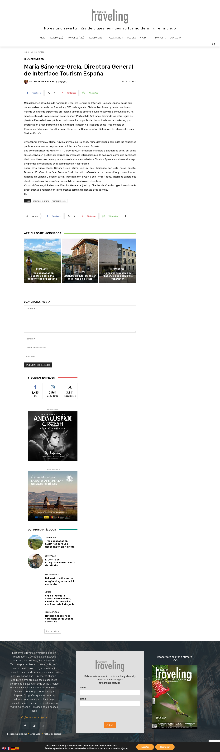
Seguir (52, 385)
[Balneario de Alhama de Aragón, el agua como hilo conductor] (117, 261)
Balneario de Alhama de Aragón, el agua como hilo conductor (118, 276)
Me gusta (35, 385)
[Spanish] (17, 748)
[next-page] (31, 288)
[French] (9, 748)
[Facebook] (25, 725)
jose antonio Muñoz (43, 82)
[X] (43, 725)
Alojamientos (117, 269)
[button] (213, 44)
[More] (125, 216)
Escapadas (42, 269)
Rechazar (165, 746)
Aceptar (145, 746)
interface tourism (41, 201)
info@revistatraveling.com (34, 717)
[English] (4, 748)
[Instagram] (34, 725)
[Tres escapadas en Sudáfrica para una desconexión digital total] (42, 261)
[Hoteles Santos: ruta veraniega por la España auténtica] (35, 617)
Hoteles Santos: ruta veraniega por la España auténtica (59, 618)
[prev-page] (26, 288)
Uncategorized (37, 52)
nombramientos (59, 201)
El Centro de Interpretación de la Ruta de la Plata (80, 277)
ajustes (125, 748)
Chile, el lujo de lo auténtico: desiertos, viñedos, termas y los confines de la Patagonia (59, 600)
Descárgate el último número (174, 657)
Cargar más (51, 631)
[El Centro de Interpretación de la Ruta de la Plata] (80, 261)
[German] (13, 748)
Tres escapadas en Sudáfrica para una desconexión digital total (42, 276)
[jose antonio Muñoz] (26, 82)
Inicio (26, 52)
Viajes (48, 592)
